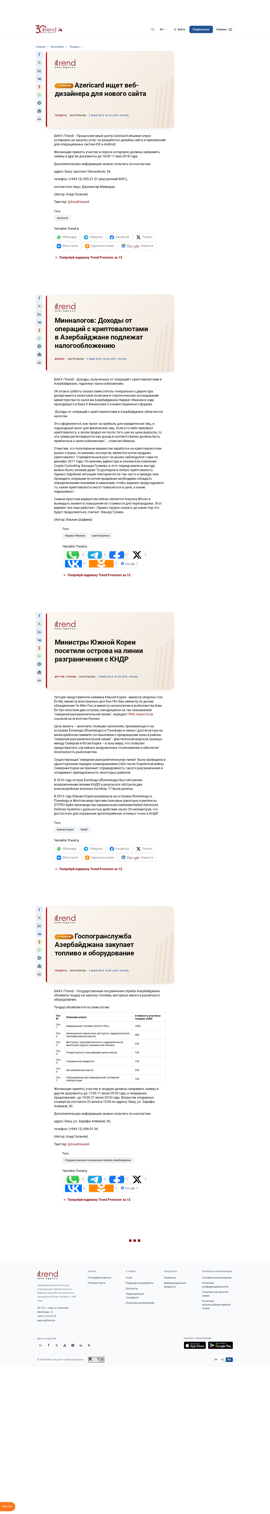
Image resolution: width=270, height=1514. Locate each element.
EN (215, 1359)
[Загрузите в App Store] (195, 1345)
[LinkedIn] (81, 1345)
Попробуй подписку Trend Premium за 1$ (90, 257)
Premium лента (96, 1282)
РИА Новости (138, 714)
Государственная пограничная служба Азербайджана (98, 1160)
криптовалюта (101, 535)
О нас (129, 1277)
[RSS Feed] (89, 1345)
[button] (39, 54)
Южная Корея (65, 829)
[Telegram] (73, 1345)
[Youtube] (65, 1345)
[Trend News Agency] (47, 1274)
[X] (56, 1345)
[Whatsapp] (40, 1345)
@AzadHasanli (78, 202)
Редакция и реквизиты (139, 1282)
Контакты (132, 1288)
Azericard (62, 218)
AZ (222, 1359)
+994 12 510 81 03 (46, 1316)
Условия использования (217, 1277)
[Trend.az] (49, 29)
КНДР (84, 829)
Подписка (170, 1277)
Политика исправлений (140, 1302)
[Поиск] (152, 29)
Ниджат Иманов (75, 535)
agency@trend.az (46, 1320)
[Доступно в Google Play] (220, 1345)
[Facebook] (48, 1345)
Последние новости (99, 1277)
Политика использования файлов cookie (216, 1304)
